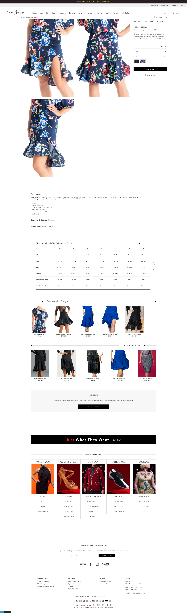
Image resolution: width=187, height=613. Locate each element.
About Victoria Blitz (39, 226)
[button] (33, 266)
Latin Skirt (43, 501)
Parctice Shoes (118, 506)
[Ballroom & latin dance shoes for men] (118, 479)
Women (27, 17)
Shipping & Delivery (43, 581)
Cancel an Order (73, 588)
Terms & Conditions (105, 581)
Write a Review (93, 406)
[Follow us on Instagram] (97, 564)
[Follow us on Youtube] (105, 564)
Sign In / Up (164, 5)
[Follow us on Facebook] (90, 564)
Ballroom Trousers (93, 511)
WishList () (174, 5)
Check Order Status (74, 581)
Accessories (93, 516)
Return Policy (41, 584)
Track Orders (72, 586)
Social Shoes (68, 501)
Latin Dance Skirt (36, 17)
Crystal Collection (68, 516)
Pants (43, 506)
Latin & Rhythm (144, 501)
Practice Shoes (68, 511)
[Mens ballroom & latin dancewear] (93, 479)
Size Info (39, 243)
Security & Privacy (104, 584)
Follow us (81, 564)
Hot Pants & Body (43, 511)
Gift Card (127, 13)
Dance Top (43, 496)
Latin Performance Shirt (93, 496)
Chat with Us (154, 5)
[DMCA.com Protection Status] (5, 612)
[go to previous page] (154, 17)
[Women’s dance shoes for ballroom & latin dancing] (68, 479)
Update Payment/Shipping (76, 584)
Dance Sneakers (119, 511)
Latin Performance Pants (93, 501)
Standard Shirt (93, 506)
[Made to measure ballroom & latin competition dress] (144, 479)
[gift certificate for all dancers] (93, 439)
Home (22, 17)
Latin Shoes (68, 496)
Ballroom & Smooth (144, 496)
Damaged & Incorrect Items (45, 586)
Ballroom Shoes (68, 506)
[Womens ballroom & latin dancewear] (43, 479)
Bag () (183, 5)
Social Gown (144, 506)
